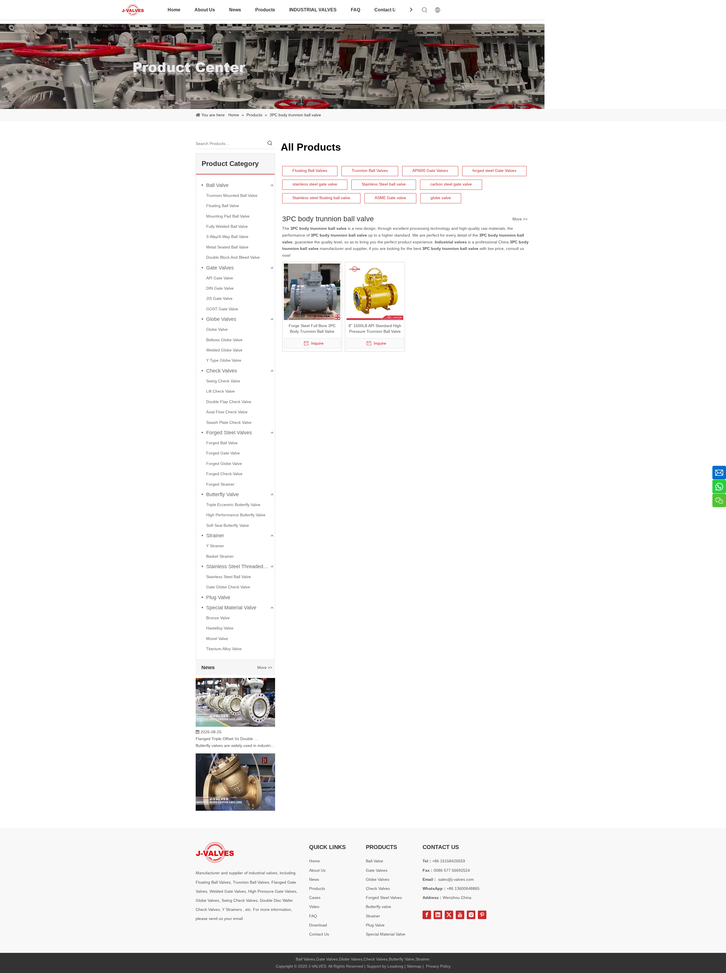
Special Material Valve (231, 607)
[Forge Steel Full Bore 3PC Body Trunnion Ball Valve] (312, 291)
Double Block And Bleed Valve (233, 257)
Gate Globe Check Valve (228, 587)
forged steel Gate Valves (494, 170)
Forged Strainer (220, 484)
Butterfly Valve (222, 494)
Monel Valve (217, 638)
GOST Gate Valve (222, 309)
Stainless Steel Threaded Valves (240, 566)
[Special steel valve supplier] (215, 852)
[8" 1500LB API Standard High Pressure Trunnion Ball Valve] (375, 291)
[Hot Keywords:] (270, 143)
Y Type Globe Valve (223, 360)
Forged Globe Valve (224, 463)
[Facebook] (427, 915)
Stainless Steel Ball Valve (228, 576)
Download (318, 925)
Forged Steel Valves (229, 432)
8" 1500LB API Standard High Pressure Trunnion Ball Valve (375, 328)
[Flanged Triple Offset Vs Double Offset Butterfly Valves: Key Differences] (235, 715)
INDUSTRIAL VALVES (313, 9)
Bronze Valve (218, 618)
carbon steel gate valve (451, 184)
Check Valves (221, 371)
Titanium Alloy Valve (224, 648)
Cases (314, 897)
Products (265, 9)
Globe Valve (217, 329)
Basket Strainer (220, 556)
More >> (264, 667)
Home (174, 9)
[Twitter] (449, 915)
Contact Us (386, 9)
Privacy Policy (438, 966)
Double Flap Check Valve (228, 401)
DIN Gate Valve (220, 288)
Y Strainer (215, 546)
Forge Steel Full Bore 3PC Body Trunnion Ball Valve (312, 328)
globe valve (440, 197)
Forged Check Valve (224, 473)
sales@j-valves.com (456, 879)
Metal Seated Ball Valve (227, 247)
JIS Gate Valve (219, 298)
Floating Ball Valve (222, 205)
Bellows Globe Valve (224, 340)
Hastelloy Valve (219, 628)
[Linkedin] (438, 915)
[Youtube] (460, 915)
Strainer (215, 535)
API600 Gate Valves (430, 170)
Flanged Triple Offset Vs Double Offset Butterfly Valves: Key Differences (228, 728)
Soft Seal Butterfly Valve (227, 525)
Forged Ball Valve (222, 443)
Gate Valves (220, 268)
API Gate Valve (219, 278)
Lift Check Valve (220, 391)
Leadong (395, 966)
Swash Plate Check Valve (229, 422)
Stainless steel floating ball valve (321, 197)
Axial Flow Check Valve (227, 412)
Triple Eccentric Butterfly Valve (233, 504)
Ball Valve (217, 185)
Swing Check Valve (223, 381)
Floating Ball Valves (309, 170)
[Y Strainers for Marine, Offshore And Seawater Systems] (235, 801)
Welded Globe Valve (224, 350)
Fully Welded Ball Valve (227, 226)
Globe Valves (221, 319)
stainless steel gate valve (314, 184)
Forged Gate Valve (223, 453)
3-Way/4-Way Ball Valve (227, 236)
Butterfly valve (378, 906)
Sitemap (414, 966)
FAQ (355, 9)
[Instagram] (471, 915)
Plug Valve (218, 597)
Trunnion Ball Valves (370, 170)
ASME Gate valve (390, 197)
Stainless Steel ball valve (384, 184)
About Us (205, 9)
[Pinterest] (482, 915)
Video (314, 906)
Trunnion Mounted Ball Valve (232, 195)
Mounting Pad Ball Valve (228, 216)
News (235, 9)
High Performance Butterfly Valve (235, 515)
